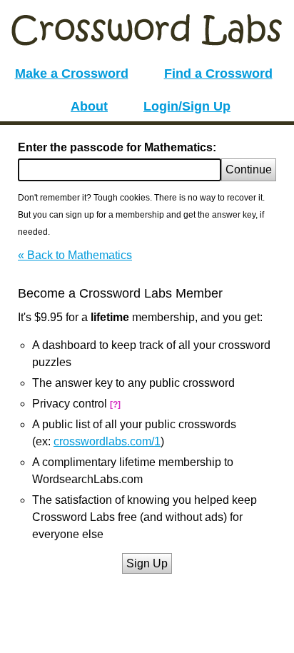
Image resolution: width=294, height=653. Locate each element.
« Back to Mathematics (75, 255)
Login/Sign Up (186, 106)
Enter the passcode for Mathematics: (117, 147)
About (89, 106)
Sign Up (147, 563)
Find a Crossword (218, 73)
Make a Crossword (71, 73)
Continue (248, 169)
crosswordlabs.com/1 (107, 441)
